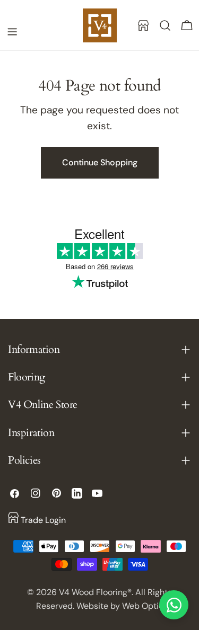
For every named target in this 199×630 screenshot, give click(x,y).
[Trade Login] (143, 25)
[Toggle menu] (12, 31)
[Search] (165, 25)
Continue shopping (99, 162)
